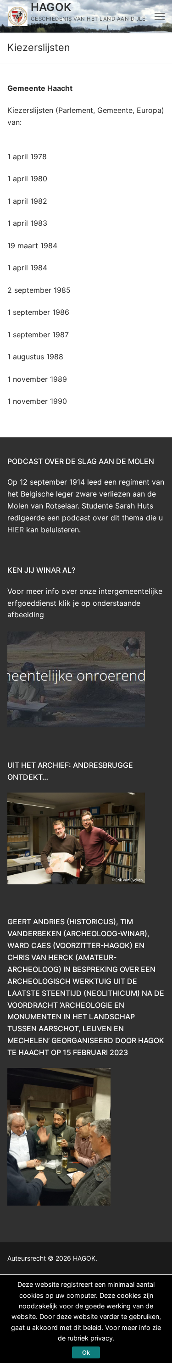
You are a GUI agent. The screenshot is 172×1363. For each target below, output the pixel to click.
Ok (86, 1352)
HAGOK (51, 7)
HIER (15, 529)
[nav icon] (160, 16)
